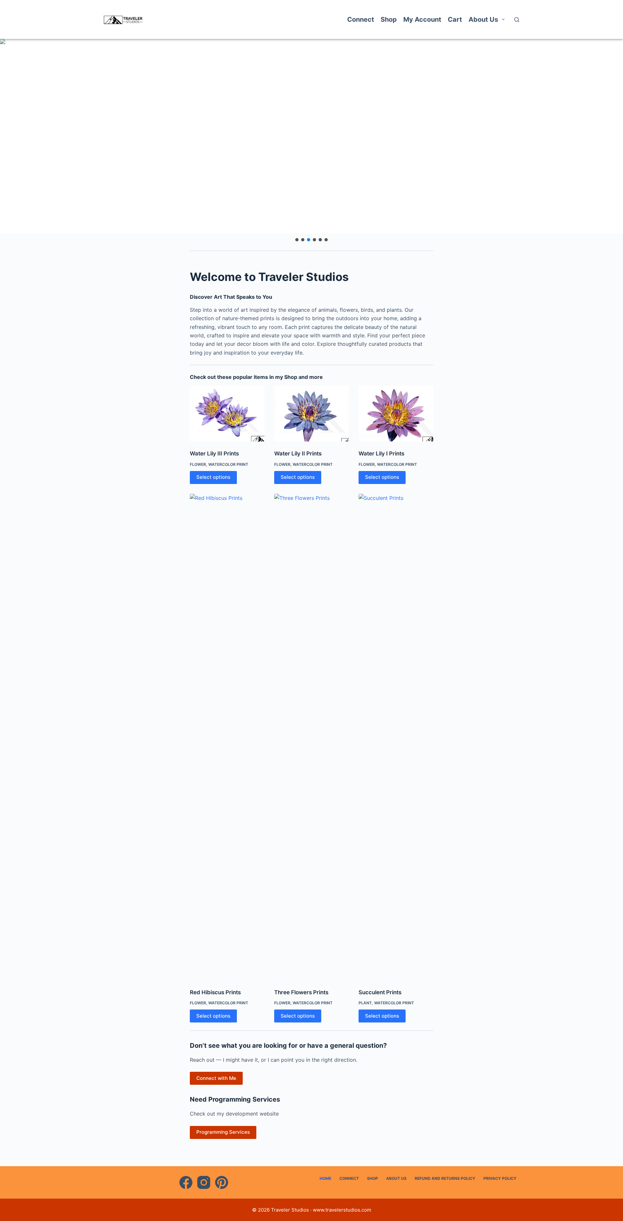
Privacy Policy (500, 1178)
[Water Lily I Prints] (396, 414)
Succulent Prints (380, 992)
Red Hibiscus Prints (215, 992)
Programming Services (223, 1132)
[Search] (516, 19)
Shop (389, 19)
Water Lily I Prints (381, 453)
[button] (311, 136)
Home (325, 1178)
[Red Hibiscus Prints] (227, 737)
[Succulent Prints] (396, 737)
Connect (360, 19)
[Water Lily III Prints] (227, 414)
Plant (365, 1002)
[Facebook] (185, 1182)
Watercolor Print (228, 464)
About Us (483, 19)
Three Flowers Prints (301, 992)
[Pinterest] (221, 1182)
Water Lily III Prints (214, 453)
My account (422, 19)
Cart (455, 19)
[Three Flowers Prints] (311, 737)
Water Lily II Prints (298, 453)
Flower (198, 464)
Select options (213, 477)
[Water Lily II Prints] (311, 414)
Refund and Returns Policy (445, 1178)
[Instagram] (203, 1182)
